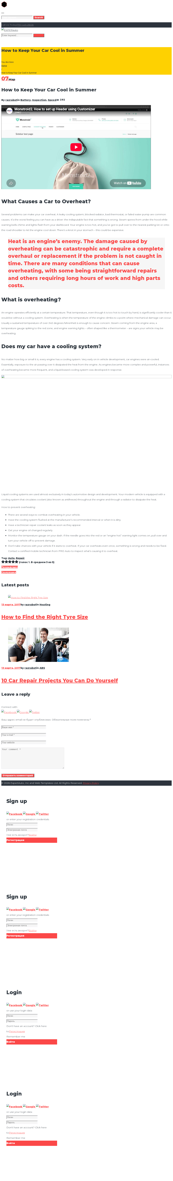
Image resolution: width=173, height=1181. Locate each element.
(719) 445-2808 (25, 24)
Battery (25, 100)
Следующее (8, 572)
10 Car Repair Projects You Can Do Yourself (59, 680)
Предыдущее (9, 567)
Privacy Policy (91, 783)
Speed (52, 100)
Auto (11, 558)
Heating (45, 604)
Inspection (39, 100)
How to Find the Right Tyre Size (44, 617)
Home (4, 66)
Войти (32, 834)
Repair (20, 558)
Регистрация (17, 1031)
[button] (9, 712)
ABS (42, 667)
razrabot (11, 100)
